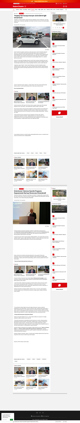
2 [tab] (57, 27)
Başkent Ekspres (18, 6)
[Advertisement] (31, 77)
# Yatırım (16, 361)
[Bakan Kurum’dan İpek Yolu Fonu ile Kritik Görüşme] (31, 98)
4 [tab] (61, 27)
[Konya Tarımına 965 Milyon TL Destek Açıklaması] (19, 176)
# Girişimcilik (38, 359)
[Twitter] (43, 413)
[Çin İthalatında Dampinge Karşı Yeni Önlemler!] (43, 98)
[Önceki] (53, 27)
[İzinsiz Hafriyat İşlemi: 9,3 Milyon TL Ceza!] (59, 196)
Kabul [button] (11, 419)
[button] (66, 6)
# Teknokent (44, 359)
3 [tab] (59, 27)
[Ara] (64, 6)
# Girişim (33, 359)
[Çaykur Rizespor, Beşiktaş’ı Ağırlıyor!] (59, 20)
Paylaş (65, 421)
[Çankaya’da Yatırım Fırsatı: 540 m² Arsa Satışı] (31, 176)
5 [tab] (63, 27)
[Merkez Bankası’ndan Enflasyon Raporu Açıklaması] (19, 98)
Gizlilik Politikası (4, 419)
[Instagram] (37, 413)
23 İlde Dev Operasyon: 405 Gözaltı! (59, 92)
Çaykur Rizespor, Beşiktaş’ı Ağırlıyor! (59, 62)
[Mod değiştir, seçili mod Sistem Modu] (66, 9)
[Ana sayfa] (13, 9)
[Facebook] (40, 413)
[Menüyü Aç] (25, 6)
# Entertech (28, 359)
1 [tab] (55, 27)
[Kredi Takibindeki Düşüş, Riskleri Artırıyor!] (43, 176)
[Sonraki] (65, 27)
